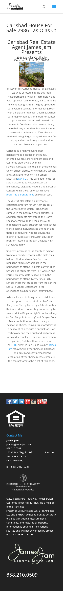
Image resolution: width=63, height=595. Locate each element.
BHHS (14, 344)
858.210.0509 (22, 378)
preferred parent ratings (20, 194)
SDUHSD (21, 178)
